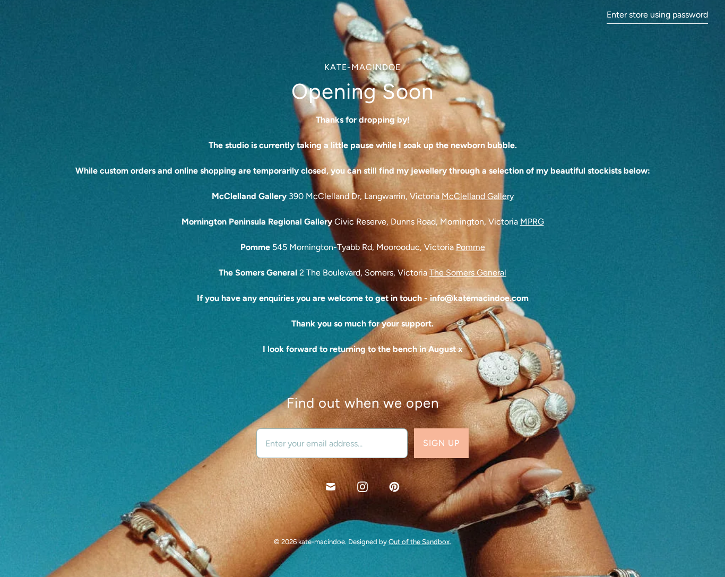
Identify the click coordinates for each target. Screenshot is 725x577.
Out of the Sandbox (419, 542)
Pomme (470, 247)
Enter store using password (657, 15)
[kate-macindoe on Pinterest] (394, 486)
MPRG (532, 222)
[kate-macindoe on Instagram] (362, 486)
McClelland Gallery (478, 196)
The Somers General (467, 273)
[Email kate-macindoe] (330, 486)
